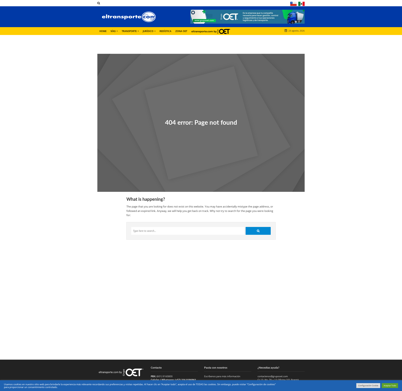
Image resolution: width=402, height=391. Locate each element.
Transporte (129, 31)
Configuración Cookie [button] (368, 385)
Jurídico (148, 31)
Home (102, 31)
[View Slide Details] (247, 17)
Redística (165, 31)
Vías (113, 31)
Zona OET (181, 31)
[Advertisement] (201, 334)
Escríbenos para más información (222, 376)
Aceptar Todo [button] (390, 385)
